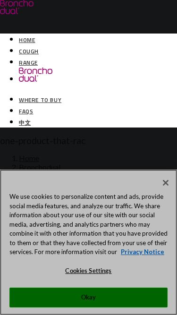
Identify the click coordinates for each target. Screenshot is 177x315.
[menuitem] (98, 39)
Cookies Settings (88, 270)
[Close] (165, 182)
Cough (29, 51)
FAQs (26, 111)
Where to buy (40, 99)
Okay (88, 297)
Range (28, 62)
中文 (25, 122)
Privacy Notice (142, 251)
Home (27, 39)
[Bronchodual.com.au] (88, 13)
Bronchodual (39, 166)
